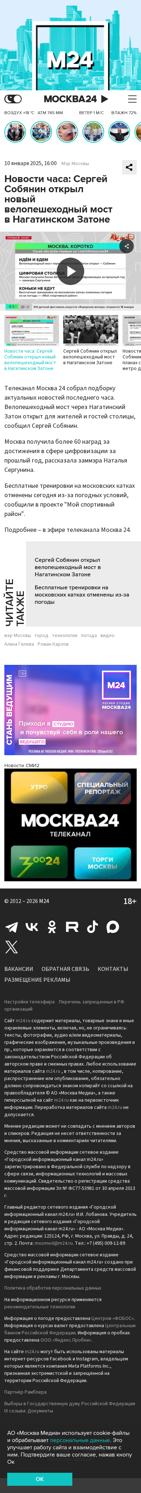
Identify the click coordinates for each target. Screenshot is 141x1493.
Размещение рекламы (37, 980)
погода (89, 635)
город (41, 635)
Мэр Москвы (75, 163)
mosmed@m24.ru (54, 1243)
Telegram (11, 927)
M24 (44, 901)
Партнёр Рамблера (25, 1392)
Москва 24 (70, 99)
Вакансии (18, 969)
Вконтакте (32, 927)
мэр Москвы (17, 635)
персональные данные (80, 1440)
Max (113, 927)
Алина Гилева (19, 644)
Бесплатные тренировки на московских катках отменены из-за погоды (82, 595)
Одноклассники (52, 927)
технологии (64, 635)
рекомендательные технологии (39, 1307)
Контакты (113, 969)
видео (108, 635)
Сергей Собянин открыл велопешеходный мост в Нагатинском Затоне (68, 567)
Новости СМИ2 (21, 765)
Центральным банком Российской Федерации (70, 1329)
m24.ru (23, 1020)
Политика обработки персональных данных (52, 1288)
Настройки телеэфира (29, 1002)
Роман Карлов (53, 644)
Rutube (72, 927)
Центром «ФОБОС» (112, 1318)
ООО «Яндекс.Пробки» (65, 1340)
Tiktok (92, 927)
